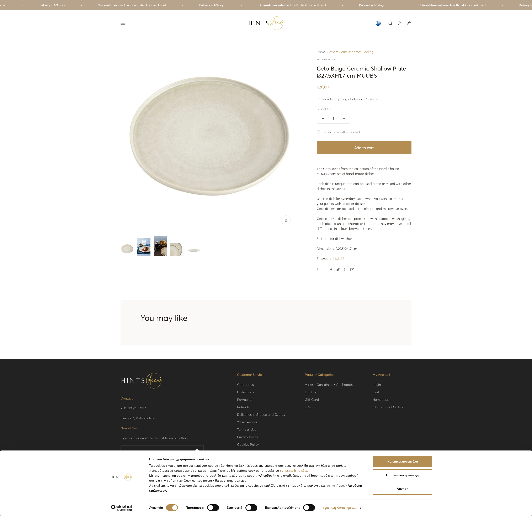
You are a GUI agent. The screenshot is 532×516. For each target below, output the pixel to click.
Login (377, 384)
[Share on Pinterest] (345, 269)
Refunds (243, 407)
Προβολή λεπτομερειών (339, 508)
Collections (245, 392)
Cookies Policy (248, 444)
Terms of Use (246, 429)
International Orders (388, 407)
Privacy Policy (247, 437)
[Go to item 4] (177, 250)
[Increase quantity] (344, 118)
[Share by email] (352, 269)
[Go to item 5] (193, 250)
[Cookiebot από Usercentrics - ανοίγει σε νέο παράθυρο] (121, 508)
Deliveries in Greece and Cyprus (261, 414)
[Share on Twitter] (338, 269)
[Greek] (378, 23)
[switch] (213, 507)
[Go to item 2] (143, 247)
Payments (244, 399)
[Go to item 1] (127, 249)
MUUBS (338, 258)
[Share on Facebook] (331, 269)
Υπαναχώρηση (247, 422)
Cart (376, 392)
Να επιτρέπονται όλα (402, 461)
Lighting (311, 392)
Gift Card (312, 399)
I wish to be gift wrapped (341, 132)
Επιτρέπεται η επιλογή (402, 475)
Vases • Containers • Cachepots (329, 384)
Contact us (245, 384)
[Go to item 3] (160, 246)
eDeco (309, 407)
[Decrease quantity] (323, 118)
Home (321, 51)
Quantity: (324, 109)
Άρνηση (402, 488)
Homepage (381, 399)
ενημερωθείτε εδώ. (294, 470)
